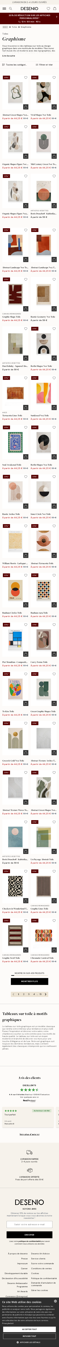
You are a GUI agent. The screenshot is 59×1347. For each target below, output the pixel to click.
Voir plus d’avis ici (29, 1134)
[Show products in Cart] (55, 8)
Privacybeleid (7, 1323)
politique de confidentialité (29, 1241)
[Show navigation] (4, 8)
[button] (29, 1342)
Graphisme (26, 27)
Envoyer (29, 1235)
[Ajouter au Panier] (25, 106)
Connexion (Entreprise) (17, 1296)
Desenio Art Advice (40, 1253)
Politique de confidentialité (44, 1278)
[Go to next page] (45, 994)
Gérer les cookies (39, 1290)
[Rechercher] (10, 8)
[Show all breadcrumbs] (5, 27)
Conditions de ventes (41, 1268)
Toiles (14, 27)
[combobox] (55, 1301)
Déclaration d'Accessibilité (15, 1278)
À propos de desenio (18, 1253)
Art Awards (22, 1291)
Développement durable (16, 1273)
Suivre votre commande (42, 1263)
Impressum (22, 1263)
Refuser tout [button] (29, 1336)
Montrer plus (29, 981)
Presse (24, 1258)
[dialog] (29, 1322)
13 (41, 994)
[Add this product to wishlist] (25, 77)
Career (24, 1268)
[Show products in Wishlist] (48, 8)
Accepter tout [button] (29, 1329)
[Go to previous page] (13, 994)
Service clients (38, 1258)
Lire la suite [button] (8, 55)
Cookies (35, 1273)
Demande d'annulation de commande (43, 1284)
